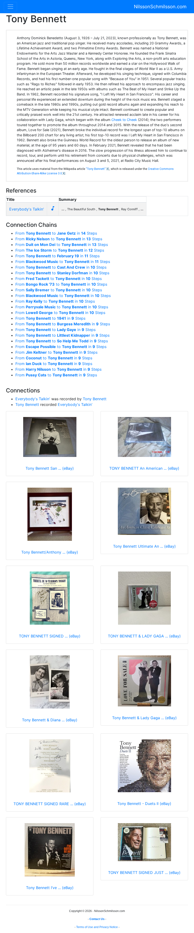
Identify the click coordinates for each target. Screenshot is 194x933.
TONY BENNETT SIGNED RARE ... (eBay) (49, 803)
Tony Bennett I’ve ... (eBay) (50, 887)
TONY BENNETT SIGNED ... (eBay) (49, 636)
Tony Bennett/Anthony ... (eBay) (49, 552)
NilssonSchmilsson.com (160, 6)
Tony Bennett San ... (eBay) (50, 468)
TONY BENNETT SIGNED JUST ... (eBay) (144, 872)
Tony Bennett (94, 398)
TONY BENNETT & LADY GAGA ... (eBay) (144, 636)
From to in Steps (56, 233)
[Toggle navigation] (10, 6)
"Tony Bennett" (96, 169)
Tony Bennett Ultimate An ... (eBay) (144, 546)
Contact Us (97, 919)
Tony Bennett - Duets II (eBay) (144, 803)
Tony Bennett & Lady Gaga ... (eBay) (144, 717)
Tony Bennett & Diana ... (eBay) (49, 720)
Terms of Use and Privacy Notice (97, 927)
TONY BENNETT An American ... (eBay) (144, 468)
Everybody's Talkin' (26, 209)
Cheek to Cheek (124, 120)
